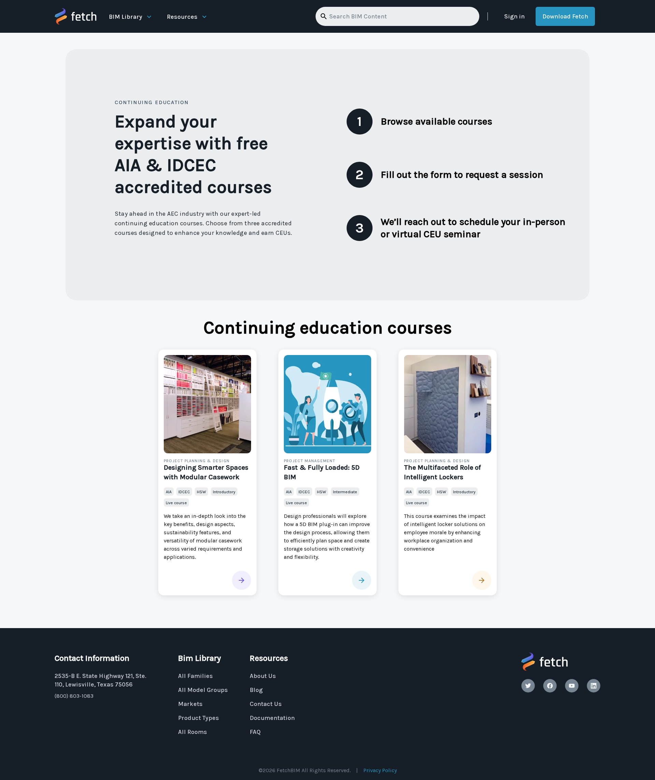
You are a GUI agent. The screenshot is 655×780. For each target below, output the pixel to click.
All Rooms (192, 732)
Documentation (272, 718)
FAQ (255, 732)
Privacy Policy (380, 770)
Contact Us (266, 704)
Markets (190, 704)
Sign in (514, 16)
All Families (195, 676)
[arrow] (241, 580)
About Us (263, 676)
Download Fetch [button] (565, 16)
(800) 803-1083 (74, 696)
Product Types (198, 718)
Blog (256, 690)
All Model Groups (203, 690)
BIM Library (125, 16)
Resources (182, 16)
